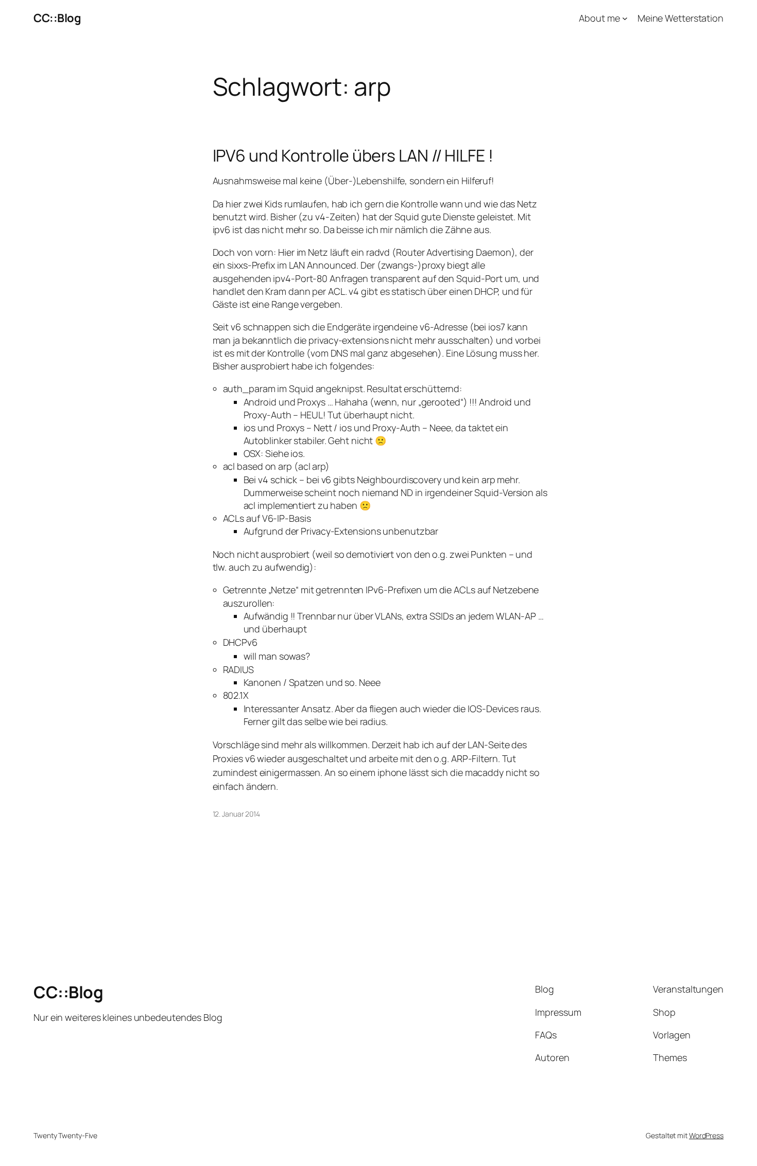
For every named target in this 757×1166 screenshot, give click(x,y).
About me (599, 18)
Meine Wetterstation (681, 18)
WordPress (706, 1135)
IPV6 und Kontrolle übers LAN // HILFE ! (353, 155)
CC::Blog (57, 18)
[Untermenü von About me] (625, 18)
